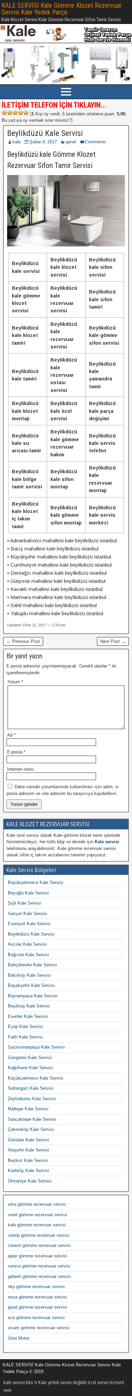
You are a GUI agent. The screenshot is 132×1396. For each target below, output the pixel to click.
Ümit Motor (18, 1338)
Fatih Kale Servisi (25, 1036)
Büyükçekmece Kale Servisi (35, 882)
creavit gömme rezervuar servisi (39, 1245)
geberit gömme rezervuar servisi (39, 1276)
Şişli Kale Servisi (24, 903)
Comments (95, 141)
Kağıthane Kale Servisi (30, 1067)
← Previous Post (23, 641)
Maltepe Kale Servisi (28, 1108)
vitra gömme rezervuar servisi (37, 1204)
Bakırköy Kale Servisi (29, 975)
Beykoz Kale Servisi (28, 1160)
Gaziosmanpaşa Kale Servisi (36, 1047)
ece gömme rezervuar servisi (36, 1317)
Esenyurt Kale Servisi (29, 923)
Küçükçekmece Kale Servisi (35, 1078)
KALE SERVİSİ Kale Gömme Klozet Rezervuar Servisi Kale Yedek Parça (61, 8)
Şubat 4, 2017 (43, 141)
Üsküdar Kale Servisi (28, 1139)
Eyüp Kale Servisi (25, 1026)
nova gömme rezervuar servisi (37, 1297)
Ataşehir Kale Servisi (28, 1149)
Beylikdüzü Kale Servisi (45, 133)
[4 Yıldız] (20, 112)
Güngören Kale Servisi (30, 1057)
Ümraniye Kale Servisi (29, 1181)
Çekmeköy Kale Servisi (31, 1129)
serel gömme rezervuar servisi (37, 1214)
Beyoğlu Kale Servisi (28, 892)
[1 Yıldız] (4, 112)
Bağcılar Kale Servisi (28, 954)
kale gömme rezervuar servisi (37, 1224)
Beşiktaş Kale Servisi (29, 1005)
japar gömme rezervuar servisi (37, 1255)
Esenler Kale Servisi (28, 1016)
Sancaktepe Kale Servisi (32, 1119)
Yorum (15, 681)
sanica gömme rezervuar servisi (39, 1266)
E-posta (16, 751)
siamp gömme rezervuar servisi (38, 1235)
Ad (11, 735)
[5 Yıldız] (26, 112)
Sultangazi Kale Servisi (30, 1088)
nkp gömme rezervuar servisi (36, 1286)
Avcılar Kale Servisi (27, 944)
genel (71, 141)
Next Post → (113, 641)
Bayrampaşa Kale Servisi (33, 995)
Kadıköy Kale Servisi (28, 1170)
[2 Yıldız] (10, 112)
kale (17, 141)
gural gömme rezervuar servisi (37, 1307)
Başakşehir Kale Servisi (31, 985)
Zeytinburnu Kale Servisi (32, 1098)
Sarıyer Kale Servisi (27, 913)
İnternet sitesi (20, 769)
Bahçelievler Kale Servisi (32, 964)
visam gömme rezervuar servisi (38, 1327)
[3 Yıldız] (15, 112)
